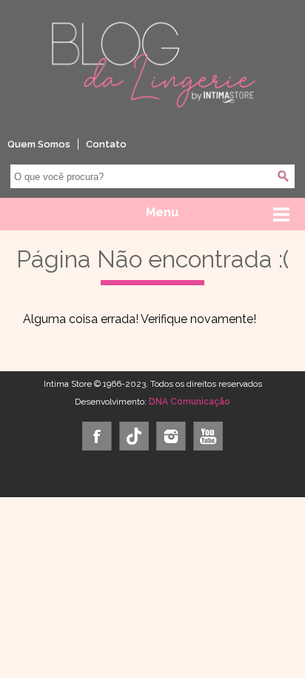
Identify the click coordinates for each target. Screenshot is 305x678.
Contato (106, 144)
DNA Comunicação (189, 401)
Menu (162, 212)
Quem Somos (38, 144)
